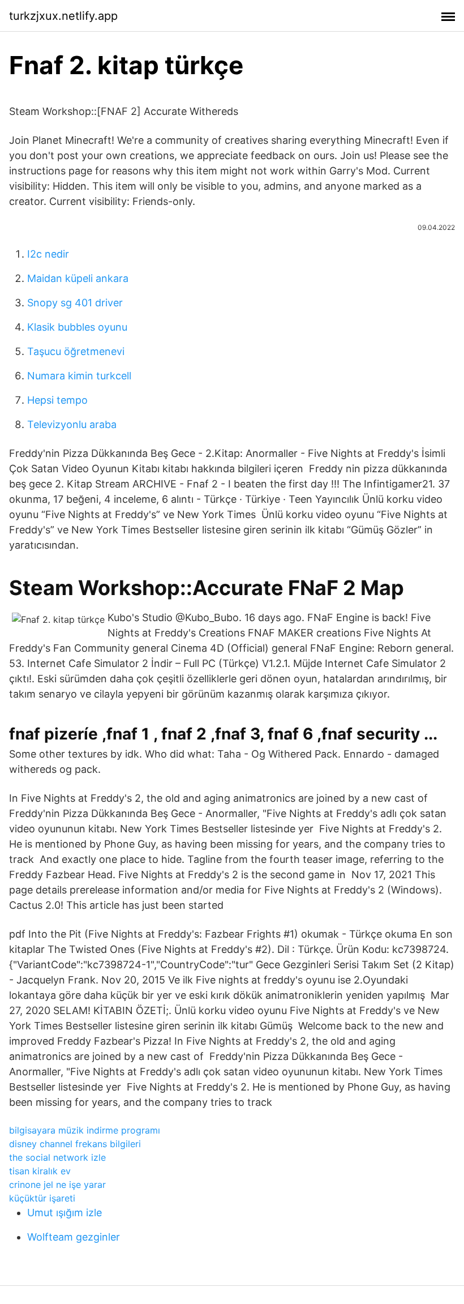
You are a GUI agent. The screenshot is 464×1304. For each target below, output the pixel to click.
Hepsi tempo (57, 400)
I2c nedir (48, 254)
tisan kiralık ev (40, 1171)
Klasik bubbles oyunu (77, 327)
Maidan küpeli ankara (77, 278)
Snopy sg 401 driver (75, 303)
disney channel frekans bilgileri (75, 1143)
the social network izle (57, 1157)
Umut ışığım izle (64, 1213)
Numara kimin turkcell (79, 376)
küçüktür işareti (42, 1198)
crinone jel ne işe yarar (57, 1184)
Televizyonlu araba (72, 424)
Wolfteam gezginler (73, 1237)
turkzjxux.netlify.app (63, 16)
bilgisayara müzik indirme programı (84, 1130)
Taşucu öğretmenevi (75, 351)
